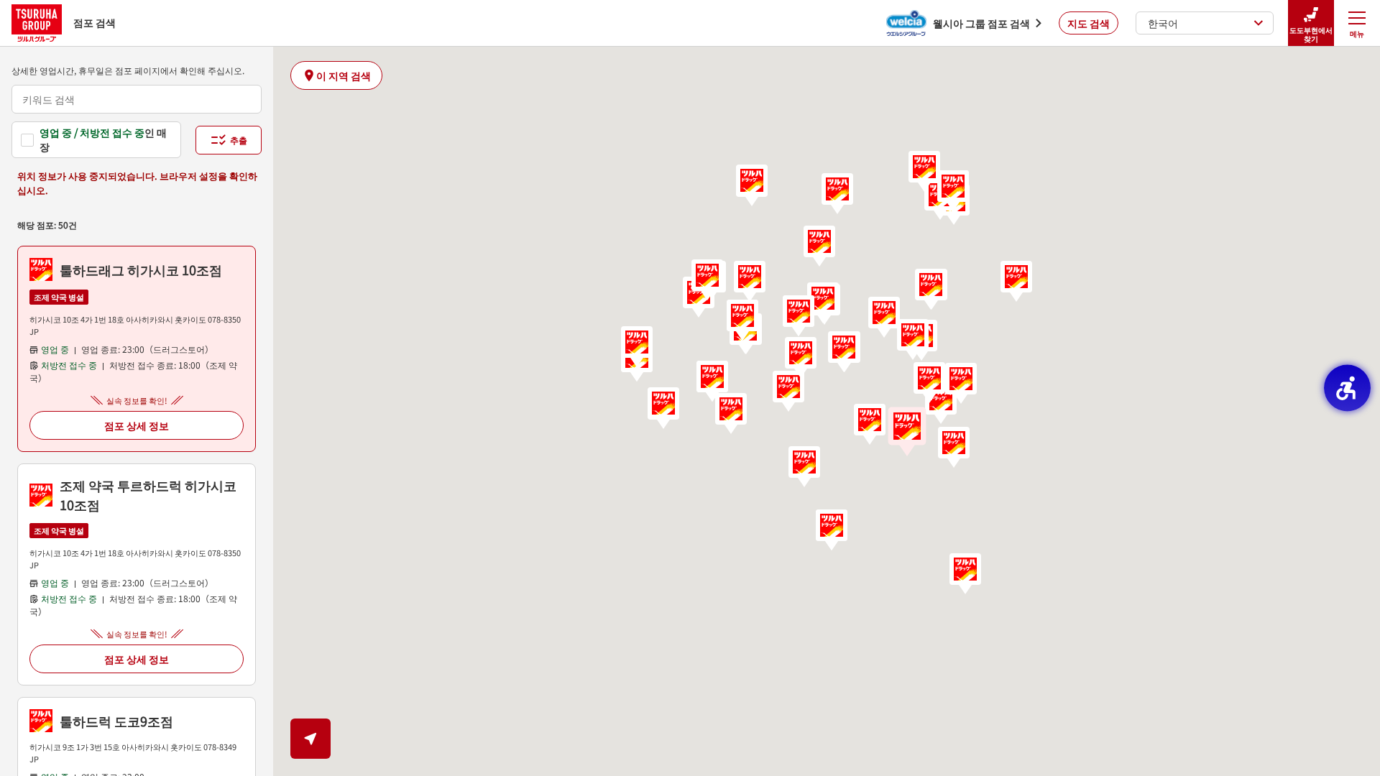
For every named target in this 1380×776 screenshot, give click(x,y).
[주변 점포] (310, 739)
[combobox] (137, 99)
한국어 (1163, 23)
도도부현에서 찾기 (1311, 34)
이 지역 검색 (343, 75)
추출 (238, 140)
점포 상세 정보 (136, 425)
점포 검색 (94, 22)
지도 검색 (1088, 23)
